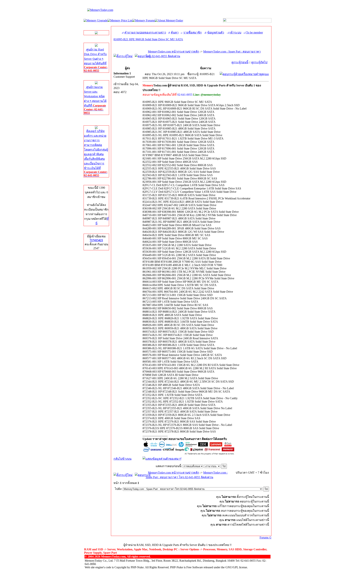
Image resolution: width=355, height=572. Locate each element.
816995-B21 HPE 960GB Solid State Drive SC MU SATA (148, 39)
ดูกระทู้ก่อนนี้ (239, 62)
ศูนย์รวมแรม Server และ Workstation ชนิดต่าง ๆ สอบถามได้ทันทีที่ (95, 99)
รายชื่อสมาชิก (192, 32)
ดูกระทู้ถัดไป (259, 62)
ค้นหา (175, 32)
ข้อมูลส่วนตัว (215, 32)
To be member (254, 32)
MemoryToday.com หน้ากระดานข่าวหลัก (173, 51)
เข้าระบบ (235, 32)
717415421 (96, 240)
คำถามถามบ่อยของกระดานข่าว (145, 32)
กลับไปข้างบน (122, 458)
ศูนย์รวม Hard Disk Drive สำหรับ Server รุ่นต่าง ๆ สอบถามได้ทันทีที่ (95, 60)
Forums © (265, 537)
